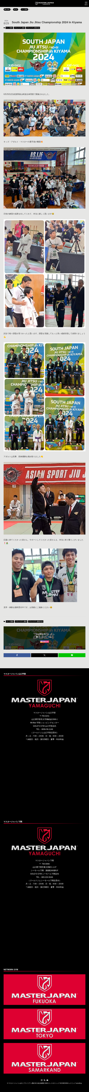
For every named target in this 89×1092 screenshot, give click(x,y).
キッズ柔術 (9, 27)
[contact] (47, 1080)
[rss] (44, 1080)
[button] (17, 655)
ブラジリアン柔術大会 (33, 27)
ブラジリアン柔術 (19, 27)
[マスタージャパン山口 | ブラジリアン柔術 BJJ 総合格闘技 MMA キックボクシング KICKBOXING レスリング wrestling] (44, 3)
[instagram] (42, 1080)
